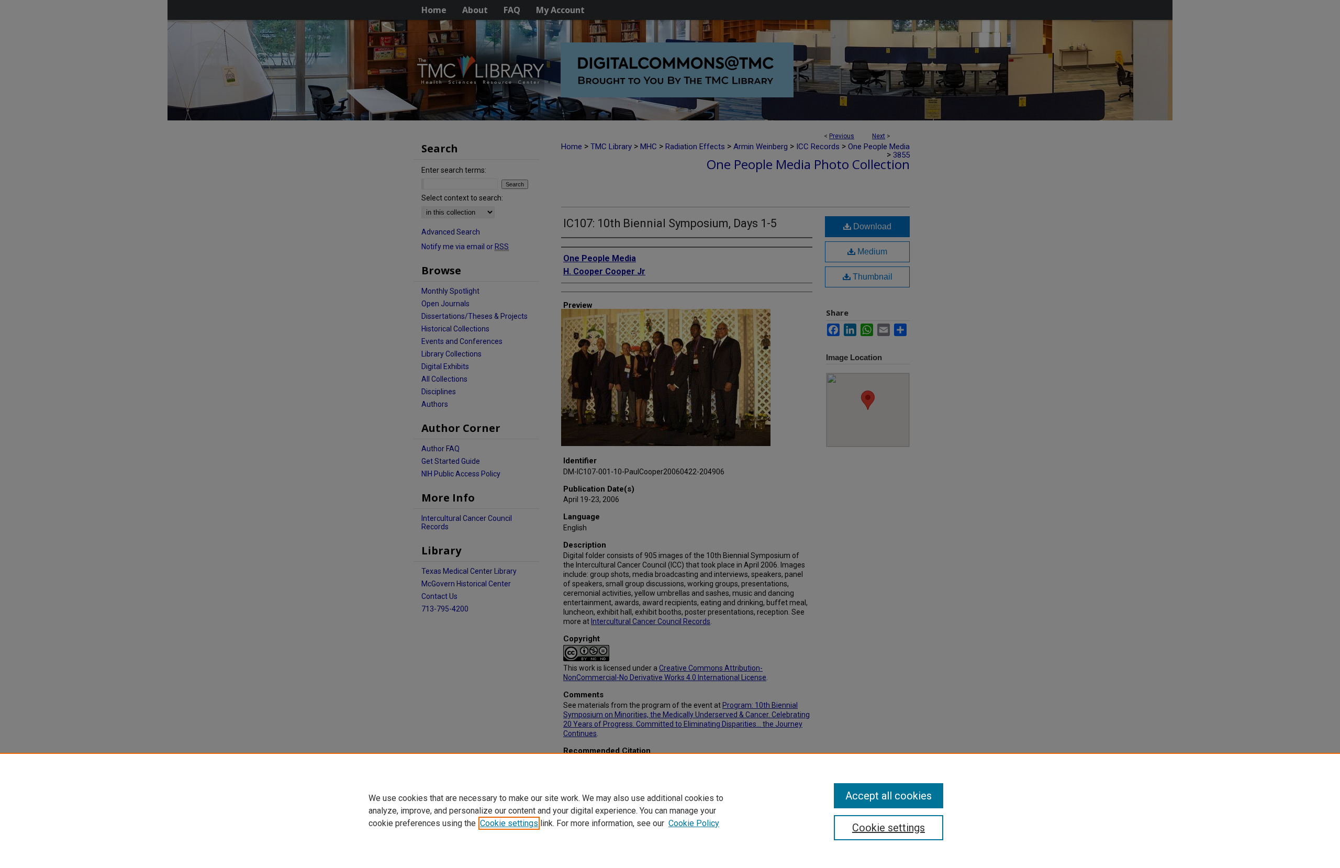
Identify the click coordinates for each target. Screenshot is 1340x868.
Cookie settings (509, 823)
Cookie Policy (693, 823)
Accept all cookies (888, 795)
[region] (670, 810)
